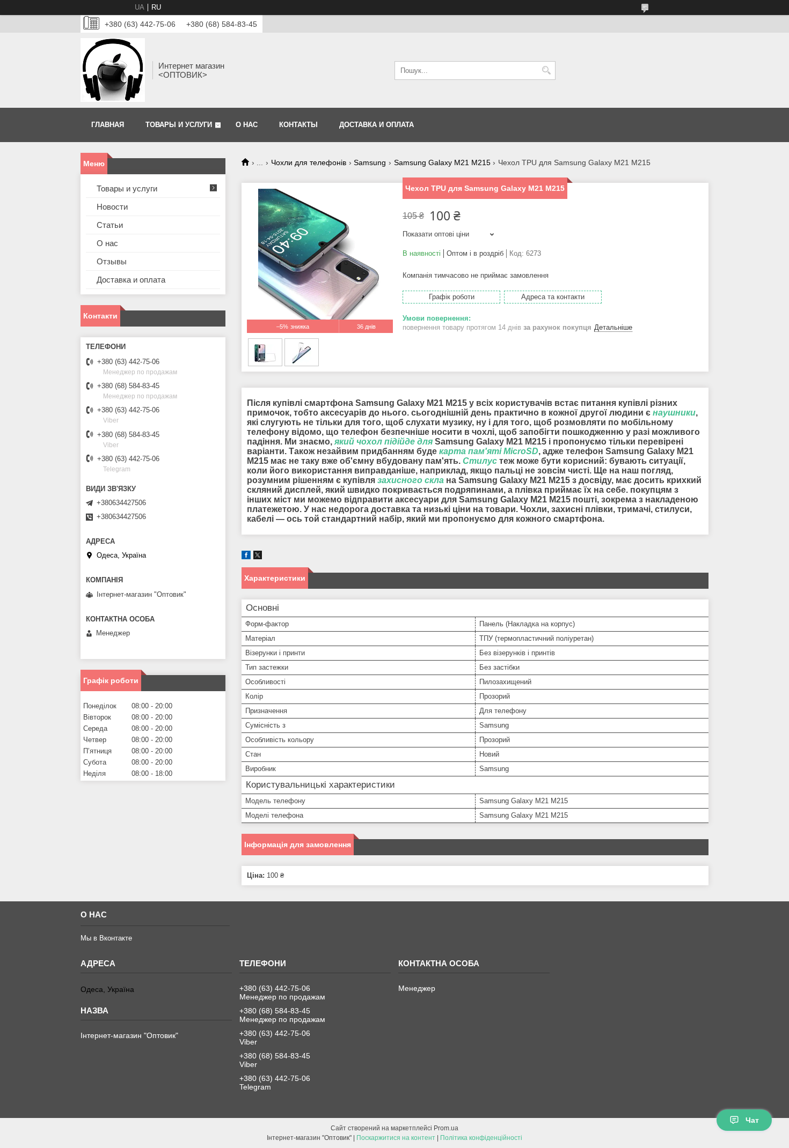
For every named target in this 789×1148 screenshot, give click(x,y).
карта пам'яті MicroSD (488, 451)
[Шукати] (546, 70)
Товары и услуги (178, 125)
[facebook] (246, 557)
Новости (112, 206)
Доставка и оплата (376, 125)
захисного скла (410, 480)
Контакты (298, 125)
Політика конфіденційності (481, 1138)
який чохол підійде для (383, 441)
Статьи (110, 224)
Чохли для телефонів (308, 162)
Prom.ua (446, 1128)
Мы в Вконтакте (106, 938)
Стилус (480, 460)
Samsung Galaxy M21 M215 (442, 162)
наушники (674, 412)
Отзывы (112, 261)
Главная (107, 125)
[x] (257, 557)
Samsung (370, 162)
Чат (752, 1120)
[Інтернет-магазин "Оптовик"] (113, 70)
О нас (247, 125)
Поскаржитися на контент (395, 1138)
